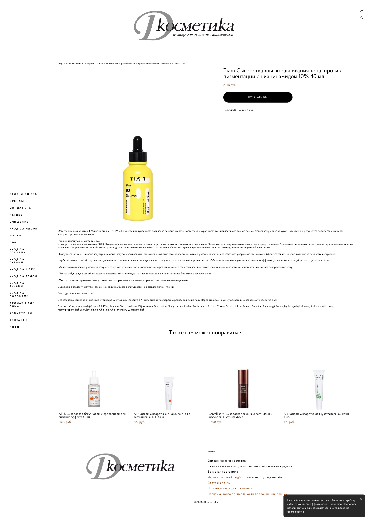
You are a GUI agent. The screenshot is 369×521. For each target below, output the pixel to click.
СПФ (13, 242)
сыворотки (90, 63)
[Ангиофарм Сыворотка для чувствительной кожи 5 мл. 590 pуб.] (318, 374)
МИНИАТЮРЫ (21, 208)
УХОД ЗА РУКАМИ (17, 285)
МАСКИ (16, 235)
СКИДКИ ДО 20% (24, 194)
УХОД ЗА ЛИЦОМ (24, 228)
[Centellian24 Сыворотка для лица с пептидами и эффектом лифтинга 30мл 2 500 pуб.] (243, 374)
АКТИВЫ (17, 215)
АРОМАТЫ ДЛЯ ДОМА (22, 305)
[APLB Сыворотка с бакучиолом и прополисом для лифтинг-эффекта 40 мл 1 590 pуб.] (93, 374)
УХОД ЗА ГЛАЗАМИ (18, 251)
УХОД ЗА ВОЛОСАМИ (19, 295)
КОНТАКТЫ (19, 320)
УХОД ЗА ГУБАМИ (17, 261)
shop (60, 63)
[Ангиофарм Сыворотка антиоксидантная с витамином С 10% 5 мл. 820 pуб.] (168, 374)
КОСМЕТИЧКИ (21, 313)
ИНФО (14, 327)
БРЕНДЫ (17, 201)
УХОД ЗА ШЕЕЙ (23, 269)
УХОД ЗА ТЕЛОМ (23, 276)
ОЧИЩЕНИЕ (19, 221)
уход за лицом (73, 63)
